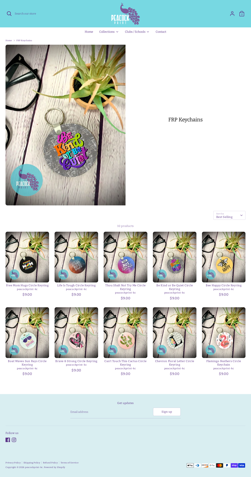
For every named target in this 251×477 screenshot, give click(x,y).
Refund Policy (50, 462)
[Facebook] (8, 440)
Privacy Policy (13, 462)
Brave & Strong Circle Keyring (76, 361)
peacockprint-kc (34, 467)
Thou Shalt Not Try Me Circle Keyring (125, 287)
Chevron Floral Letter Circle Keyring (174, 362)
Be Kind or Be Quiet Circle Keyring (174, 287)
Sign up (167, 411)
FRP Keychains (24, 40)
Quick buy (27, 276)
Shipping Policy (32, 462)
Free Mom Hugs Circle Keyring (27, 285)
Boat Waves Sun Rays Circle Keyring (27, 362)
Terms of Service (70, 462)
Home (89, 31)
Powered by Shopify (54, 467)
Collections (107, 31)
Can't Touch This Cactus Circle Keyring (125, 362)
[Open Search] (9, 13)
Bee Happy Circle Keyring (224, 285)
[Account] (232, 13)
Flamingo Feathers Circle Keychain (223, 362)
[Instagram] (14, 440)
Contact (161, 31)
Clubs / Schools (135, 31)
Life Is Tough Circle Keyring (76, 285)
